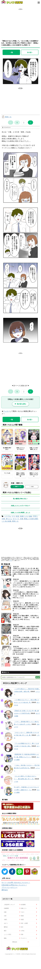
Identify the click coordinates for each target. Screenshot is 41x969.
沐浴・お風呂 (24, 923)
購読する (6, 672)
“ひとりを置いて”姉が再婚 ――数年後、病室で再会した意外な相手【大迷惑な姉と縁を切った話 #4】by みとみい (26, 639)
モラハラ (16, 519)
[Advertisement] (20, 22)
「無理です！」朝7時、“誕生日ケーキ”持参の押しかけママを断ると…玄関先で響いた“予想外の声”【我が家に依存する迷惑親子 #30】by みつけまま (26, 662)
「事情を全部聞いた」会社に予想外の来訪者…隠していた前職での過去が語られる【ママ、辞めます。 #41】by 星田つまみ (26, 628)
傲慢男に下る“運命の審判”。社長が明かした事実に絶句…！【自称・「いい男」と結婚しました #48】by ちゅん (26, 617)
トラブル (7, 516)
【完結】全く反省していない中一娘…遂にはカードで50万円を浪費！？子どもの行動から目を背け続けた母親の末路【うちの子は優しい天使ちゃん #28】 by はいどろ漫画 (26, 572)
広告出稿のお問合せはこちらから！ (14, 885)
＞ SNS (31, 486)
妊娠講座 (6, 908)
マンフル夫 (7, 473)
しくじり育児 (7, 934)
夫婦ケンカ (24, 516)
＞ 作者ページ (17, 486)
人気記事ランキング (9, 904)
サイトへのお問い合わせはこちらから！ (15, 883)
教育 (5, 930)
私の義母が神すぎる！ (7, 448)
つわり (22, 912)
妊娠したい (24, 908)
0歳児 (22, 915)
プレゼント (24, 938)
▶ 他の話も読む (20, 404)
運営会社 (4, 890)
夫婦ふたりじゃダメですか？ (20, 448)
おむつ (6, 923)
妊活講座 (23, 904)
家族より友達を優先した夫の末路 (20, 474)
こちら (10, 560)
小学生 (22, 930)
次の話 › (29, 52)
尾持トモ (8, 117)
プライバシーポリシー (9, 887)
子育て (35, 516)
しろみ (16, 781)
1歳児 (5, 919)
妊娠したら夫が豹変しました (34, 448)
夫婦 (21, 519)
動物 (5, 938)
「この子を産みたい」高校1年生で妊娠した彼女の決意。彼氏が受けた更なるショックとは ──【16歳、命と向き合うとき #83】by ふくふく (26, 595)
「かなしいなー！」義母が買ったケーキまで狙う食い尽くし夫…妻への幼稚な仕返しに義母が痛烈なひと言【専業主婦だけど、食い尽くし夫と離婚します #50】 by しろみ (26, 606)
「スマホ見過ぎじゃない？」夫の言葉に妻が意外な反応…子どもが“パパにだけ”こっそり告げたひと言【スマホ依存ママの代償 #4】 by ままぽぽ (26, 651)
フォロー (6, 411)
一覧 (11, 52)
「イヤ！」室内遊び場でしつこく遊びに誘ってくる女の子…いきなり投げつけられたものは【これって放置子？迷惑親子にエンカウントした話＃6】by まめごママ (26, 584)
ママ (13, 516)
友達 (17, 516)
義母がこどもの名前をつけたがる (34, 474)
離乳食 (6, 927)
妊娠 (30, 516)
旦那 (3, 519)
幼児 (22, 927)
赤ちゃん (9, 519)
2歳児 (22, 919)
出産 (5, 915)
